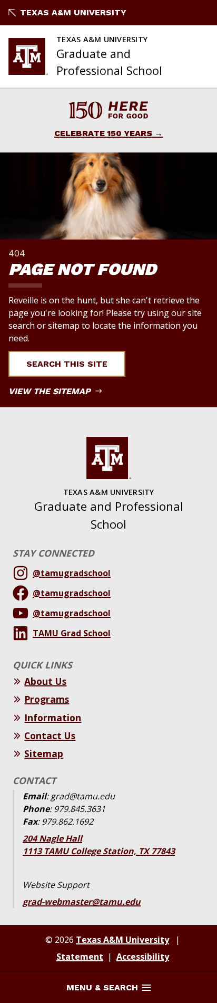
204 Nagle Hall (52, 838)
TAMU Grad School (72, 633)
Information (52, 717)
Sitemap (43, 753)
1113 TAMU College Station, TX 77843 (99, 851)
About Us (45, 681)
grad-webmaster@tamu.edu (82, 902)
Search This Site (66, 364)
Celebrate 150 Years (103, 133)
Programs (46, 699)
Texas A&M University (73, 12)
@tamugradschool (72, 573)
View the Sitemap (50, 391)
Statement (79, 956)
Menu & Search (102, 987)
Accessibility (142, 956)
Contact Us (49, 735)
